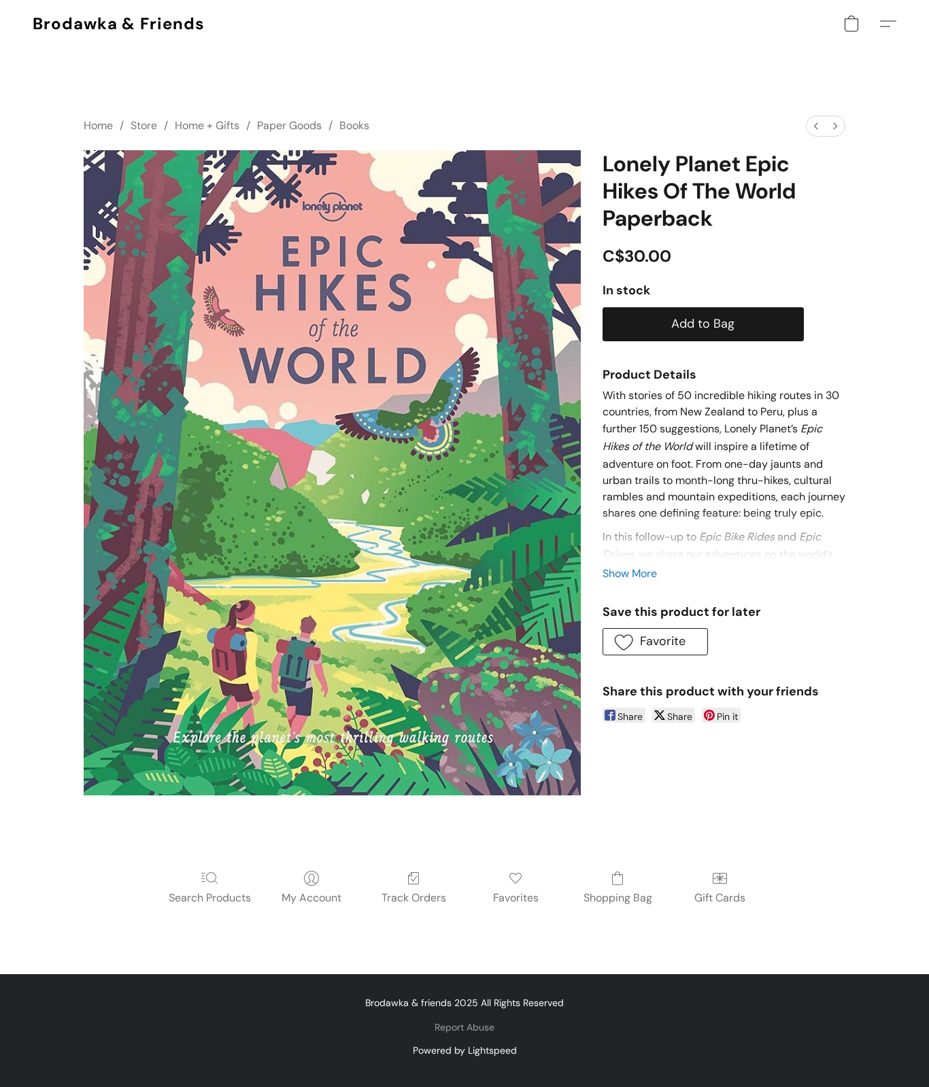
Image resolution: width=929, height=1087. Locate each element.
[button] (119, 24)
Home (98, 125)
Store (144, 125)
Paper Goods (289, 125)
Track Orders (414, 898)
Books (354, 125)
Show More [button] (630, 573)
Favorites (516, 898)
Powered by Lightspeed (465, 1050)
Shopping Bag (618, 898)
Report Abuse (464, 1027)
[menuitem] (816, 126)
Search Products (210, 898)
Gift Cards (719, 898)
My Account (311, 898)
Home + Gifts (207, 125)
